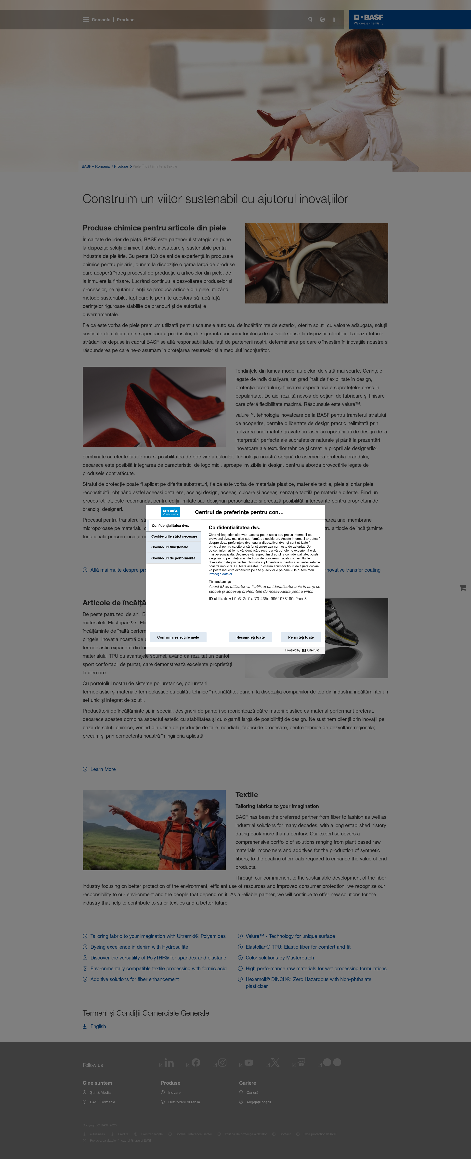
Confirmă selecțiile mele (178, 637)
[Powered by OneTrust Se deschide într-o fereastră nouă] (304, 650)
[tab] (173, 525)
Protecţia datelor (220, 574)
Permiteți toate (301, 637)
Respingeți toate (250, 637)
